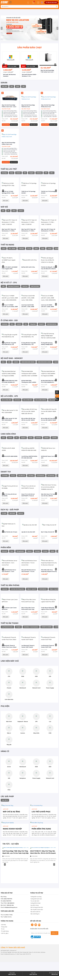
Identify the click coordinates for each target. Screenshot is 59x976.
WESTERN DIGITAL (51, 324)
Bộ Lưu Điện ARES (6, 399)
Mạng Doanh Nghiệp (12, 829)
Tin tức (2, 929)
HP (8, 210)
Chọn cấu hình (6, 124)
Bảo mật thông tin (35, 914)
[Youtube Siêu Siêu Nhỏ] (35, 925)
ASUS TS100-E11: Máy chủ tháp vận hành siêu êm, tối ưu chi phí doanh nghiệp (15, 852)
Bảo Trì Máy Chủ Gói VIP (47, 532)
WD (25, 172)
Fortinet (45, 551)
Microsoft (4, 551)
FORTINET (21, 248)
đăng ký (54, 933)
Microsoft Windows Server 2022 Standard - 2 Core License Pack (9, 571)
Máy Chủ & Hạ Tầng (11, 811)
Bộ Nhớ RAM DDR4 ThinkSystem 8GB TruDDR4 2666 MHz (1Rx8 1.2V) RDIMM (29, 382)
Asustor (18, 172)
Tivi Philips (4, 475)
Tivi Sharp (30, 475)
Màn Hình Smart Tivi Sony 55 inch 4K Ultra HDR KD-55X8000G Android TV (49, 495)
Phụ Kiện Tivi (21, 475)
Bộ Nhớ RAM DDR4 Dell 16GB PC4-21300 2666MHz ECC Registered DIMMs (49, 382)
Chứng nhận (4, 926)
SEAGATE (41, 324)
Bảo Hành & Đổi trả (35, 911)
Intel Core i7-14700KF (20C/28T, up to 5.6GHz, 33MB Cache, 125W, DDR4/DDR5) (10, 306)
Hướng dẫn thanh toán (36, 898)
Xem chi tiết (13, 124)
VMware (29, 551)
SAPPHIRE (38, 437)
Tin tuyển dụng (4, 931)
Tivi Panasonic (40, 475)
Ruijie (42, 248)
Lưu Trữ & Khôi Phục (41, 811)
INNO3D (46, 437)
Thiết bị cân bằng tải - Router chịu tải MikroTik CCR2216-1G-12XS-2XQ (49, 268)
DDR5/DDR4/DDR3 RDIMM (28, 362)
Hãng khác (33, 324)
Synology (4, 172)
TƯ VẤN (4, 513)
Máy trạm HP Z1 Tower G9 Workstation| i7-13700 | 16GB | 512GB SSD (9, 230)
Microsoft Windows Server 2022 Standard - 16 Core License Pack (28, 571)
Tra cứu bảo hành (35, 901)
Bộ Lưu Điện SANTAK (41, 399)
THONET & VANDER (46, 627)
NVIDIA (10, 437)
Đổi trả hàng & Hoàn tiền (37, 907)
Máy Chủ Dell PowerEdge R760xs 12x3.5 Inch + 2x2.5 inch (9, 106)
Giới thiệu (3, 924)
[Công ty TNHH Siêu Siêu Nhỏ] (5, 3)
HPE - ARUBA (12, 248)
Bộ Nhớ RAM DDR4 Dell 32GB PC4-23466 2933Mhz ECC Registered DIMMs (9, 382)
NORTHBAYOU (42, 589)
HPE (12, 86)
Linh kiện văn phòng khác (17, 589)
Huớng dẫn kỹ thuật (35, 903)
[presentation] (2, 28)
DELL (52, 172)
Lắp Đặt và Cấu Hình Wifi (28, 532)
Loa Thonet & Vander (7, 627)
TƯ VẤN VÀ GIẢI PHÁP (51, 2)
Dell (3, 210)
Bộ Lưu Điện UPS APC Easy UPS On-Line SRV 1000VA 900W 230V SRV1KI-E (28, 420)
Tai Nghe (18, 627)
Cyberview (4, 589)
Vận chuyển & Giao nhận (37, 909)
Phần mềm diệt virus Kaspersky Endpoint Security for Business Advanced (49, 571)
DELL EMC (4, 86)
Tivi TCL (13, 475)
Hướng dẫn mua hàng (36, 896)
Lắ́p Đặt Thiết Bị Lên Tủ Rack (9, 532)
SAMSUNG (4, 324)
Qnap (11, 172)
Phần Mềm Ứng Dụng (41, 829)
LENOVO (19, 324)
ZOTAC (30, 437)
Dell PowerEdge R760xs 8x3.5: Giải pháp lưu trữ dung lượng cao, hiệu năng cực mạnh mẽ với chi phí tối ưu (43, 852)
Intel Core (25, 286)
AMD (3, 286)
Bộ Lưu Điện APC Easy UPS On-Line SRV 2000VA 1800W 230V (48, 420)
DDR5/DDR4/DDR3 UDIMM (44, 362)
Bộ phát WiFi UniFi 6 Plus (28, 267)
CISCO (3, 248)
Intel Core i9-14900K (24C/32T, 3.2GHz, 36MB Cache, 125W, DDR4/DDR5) (48, 306)
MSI (16, 437)
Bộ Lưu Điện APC (28, 399)
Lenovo (21, 210)
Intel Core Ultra (35, 286)
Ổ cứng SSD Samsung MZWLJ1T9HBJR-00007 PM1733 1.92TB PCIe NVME (48, 344)
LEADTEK (54, 437)
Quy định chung (34, 905)
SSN (23, 86)
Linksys (49, 248)
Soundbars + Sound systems (31, 627)
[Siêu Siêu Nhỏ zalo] (39, 925)
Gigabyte (23, 437)
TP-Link (29, 248)
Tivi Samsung (51, 475)
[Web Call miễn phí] (57, 396)
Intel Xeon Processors (13, 286)
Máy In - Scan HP (31, 589)
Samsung (39, 172)
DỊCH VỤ (20, 513)
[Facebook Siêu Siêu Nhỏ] (32, 925)
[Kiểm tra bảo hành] (57, 393)
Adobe (52, 551)
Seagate (31, 172)
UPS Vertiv (17, 399)
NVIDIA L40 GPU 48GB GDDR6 (9, 456)
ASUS (17, 86)
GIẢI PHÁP (12, 513)
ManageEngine (20, 551)
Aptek (36, 248)
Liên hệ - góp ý (4, 933)
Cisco (12, 551)
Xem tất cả (5, 800)
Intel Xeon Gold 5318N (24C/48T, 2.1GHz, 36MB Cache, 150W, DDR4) (27, 306)
